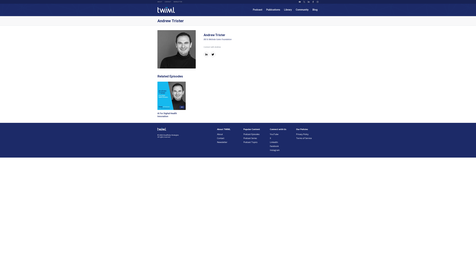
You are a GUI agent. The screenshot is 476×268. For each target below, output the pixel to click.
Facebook (274, 146)
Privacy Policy (302, 134)
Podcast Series (250, 138)
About (159, 2)
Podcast (257, 9)
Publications (273, 9)
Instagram (275, 150)
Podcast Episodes (251, 134)
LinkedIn (274, 142)
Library (288, 9)
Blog (315, 9)
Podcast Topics (250, 142)
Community (302, 9)
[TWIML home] (166, 10)
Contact (168, 2)
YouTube (274, 134)
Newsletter (178, 2)
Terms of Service (304, 138)
